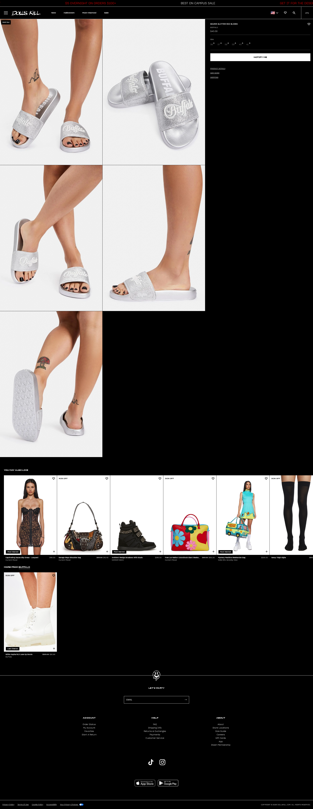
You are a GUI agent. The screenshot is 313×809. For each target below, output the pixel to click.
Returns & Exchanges (155, 731)
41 (247, 44)
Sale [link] (106, 13)
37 (218, 44)
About (221, 724)
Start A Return (89, 735)
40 (240, 44)
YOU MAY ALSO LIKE (16, 470)
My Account (89, 728)
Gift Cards (221, 738)
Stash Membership (220, 745)
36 (211, 44)
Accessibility (51, 804)
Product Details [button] (217, 68)
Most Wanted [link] (89, 13)
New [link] (53, 13)
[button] (90, 3)
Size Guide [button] (214, 73)
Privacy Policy (8, 804)
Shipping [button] (214, 77)
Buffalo (214, 27)
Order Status (89, 724)
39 (233, 44)
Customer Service (155, 738)
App (221, 741)
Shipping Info (155, 728)
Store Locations (221, 728)
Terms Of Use (23, 804)
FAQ (155, 724)
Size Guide (220, 731)
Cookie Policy (37, 804)
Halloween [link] (69, 13)
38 (226, 44)
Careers (221, 735)
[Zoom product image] (51, 92)
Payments (155, 735)
